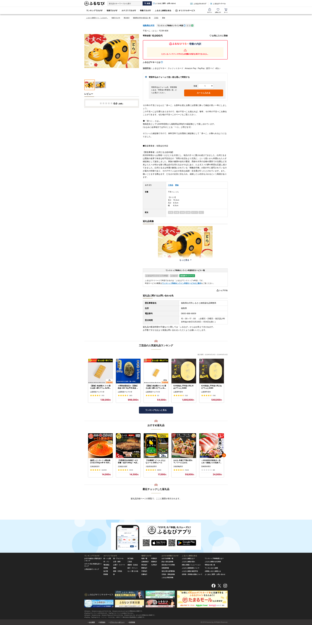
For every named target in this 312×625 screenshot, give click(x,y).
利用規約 (102, 622)
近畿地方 (144, 574)
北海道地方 (145, 561)
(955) (159, 470)
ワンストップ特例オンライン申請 (170, 25)
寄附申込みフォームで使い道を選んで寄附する (169, 77)
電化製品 (106, 565)
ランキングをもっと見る (156, 410)
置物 (163, 18)
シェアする (223, 290)
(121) (131, 470)
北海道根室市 (95, 466)
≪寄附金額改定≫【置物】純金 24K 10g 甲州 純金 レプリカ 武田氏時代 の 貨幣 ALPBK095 (128, 387)
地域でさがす (112, 10)
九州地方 (154, 565)
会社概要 (92, 622)
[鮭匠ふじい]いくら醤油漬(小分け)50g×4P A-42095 (100, 461)
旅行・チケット (132, 568)
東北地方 (127, 18)
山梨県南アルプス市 (97, 392)
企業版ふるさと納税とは (213, 571)
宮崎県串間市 (206, 466)
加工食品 (130, 558)
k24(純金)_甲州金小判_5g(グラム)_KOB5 (211, 387)
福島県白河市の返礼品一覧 (142, 18)
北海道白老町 (122, 466)
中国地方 (154, 558)
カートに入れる (203, 93)
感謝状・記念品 (132, 565)
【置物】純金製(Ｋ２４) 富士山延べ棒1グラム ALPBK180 (100, 387)
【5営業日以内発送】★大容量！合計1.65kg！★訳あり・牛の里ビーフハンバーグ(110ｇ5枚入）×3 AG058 (128, 461)
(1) (158, 395)
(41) (130, 395)
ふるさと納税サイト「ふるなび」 (97, 18)
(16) (214, 395)
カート (226, 12)
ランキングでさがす (94, 10)
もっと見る (184, 260)
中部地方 (144, 571)
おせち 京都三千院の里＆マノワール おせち (183, 461)
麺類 (114, 568)
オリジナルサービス (187, 10)
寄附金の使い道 (210, 565)
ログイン (209, 12)
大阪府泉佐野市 (151, 466)
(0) (214, 470)
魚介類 (105, 571)
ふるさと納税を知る (163, 10)
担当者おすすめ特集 (168, 565)
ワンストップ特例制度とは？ (214, 558)
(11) (103, 395)
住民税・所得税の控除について (192, 574)
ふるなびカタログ (200, 4)
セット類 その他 (132, 571)
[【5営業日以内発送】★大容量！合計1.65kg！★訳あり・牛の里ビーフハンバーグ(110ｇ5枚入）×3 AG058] (128, 445)
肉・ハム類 (107, 558)
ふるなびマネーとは (151, 62)
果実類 (105, 568)
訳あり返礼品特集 (167, 561)
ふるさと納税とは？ (188, 558)
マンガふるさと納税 (211, 568)
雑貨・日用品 (117, 571)
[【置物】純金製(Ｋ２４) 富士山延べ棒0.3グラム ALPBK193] (156, 371)
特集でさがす (145, 10)
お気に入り (218, 12)
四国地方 (154, 561)
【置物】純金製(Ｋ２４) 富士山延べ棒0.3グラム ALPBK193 (156, 387)
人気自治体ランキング (91, 569)
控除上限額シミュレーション (191, 565)
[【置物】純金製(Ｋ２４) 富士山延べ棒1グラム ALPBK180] (100, 371)
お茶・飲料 (117, 561)
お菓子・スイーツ (119, 565)
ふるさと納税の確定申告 (190, 571)
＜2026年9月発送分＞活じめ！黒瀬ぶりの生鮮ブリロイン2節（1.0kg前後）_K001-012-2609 (211, 461)
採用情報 (132, 622)
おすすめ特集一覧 (167, 558)
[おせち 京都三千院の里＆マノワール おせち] (183, 445)
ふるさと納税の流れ (188, 561)
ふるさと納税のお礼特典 (213, 561)
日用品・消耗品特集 (168, 574)
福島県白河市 (149, 25)
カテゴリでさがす (129, 10)
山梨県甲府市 (178, 392)
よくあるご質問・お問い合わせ (165, 3)
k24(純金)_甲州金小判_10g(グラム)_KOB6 (183, 387)
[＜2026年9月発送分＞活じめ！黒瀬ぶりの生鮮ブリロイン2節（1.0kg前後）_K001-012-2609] (211, 445)
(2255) (104, 470)
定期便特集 (165, 568)
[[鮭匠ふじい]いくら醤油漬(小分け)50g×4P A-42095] (100, 445)
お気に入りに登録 (220, 35)
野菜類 (105, 574)
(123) (187, 470)
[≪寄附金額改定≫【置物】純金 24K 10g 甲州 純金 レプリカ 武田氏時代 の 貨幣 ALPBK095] (128, 371)
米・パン (106, 561)
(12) (186, 395)
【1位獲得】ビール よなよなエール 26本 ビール (156, 461)
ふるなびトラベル (219, 4)
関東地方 (144, 568)
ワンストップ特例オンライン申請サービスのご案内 (181, 283)
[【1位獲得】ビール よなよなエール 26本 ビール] (156, 445)
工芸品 (156, 18)
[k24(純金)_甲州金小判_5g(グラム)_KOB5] (211, 371)
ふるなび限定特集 (167, 577)
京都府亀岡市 (178, 466)
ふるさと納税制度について (190, 568)
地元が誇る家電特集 (168, 571)
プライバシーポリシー (117, 622)
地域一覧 (144, 558)
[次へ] (224, 455)
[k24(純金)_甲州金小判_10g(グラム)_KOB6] (183, 371)
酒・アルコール (118, 558)
